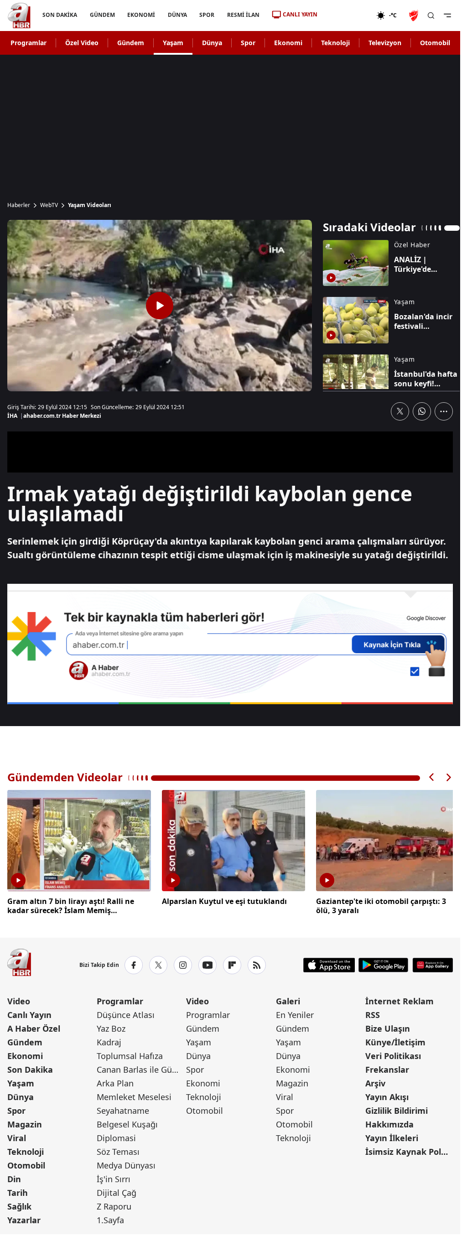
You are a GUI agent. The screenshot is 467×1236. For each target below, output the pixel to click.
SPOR (206, 15)
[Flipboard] (232, 964)
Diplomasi (116, 1136)
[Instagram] (183, 964)
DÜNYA (177, 15)
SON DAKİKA (59, 15)
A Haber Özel (33, 1027)
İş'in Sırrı (113, 1177)
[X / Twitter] (158, 964)
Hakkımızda (389, 1122)
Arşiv (375, 1081)
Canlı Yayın (29, 1013)
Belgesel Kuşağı (127, 1122)
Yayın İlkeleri (391, 1136)
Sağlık (19, 1205)
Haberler (18, 205)
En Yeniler (295, 1013)
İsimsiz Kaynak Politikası (409, 1150)
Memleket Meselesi (134, 1095)
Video (18, 999)
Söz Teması (118, 1150)
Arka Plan (115, 1081)
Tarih (17, 1191)
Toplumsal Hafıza (130, 1054)
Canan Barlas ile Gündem (140, 1068)
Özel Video (82, 42)
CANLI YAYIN (300, 14)
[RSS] (257, 964)
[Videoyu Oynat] (159, 305)
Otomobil (435, 42)
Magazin (24, 1122)
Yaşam (173, 42)
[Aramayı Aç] (430, 15)
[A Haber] (19, 15)
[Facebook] (134, 964)
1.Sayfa (110, 1218)
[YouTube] (207, 964)
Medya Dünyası (126, 1163)
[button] (431, 777)
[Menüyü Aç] (447, 15)
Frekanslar (387, 1068)
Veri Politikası (393, 1054)
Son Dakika (30, 1068)
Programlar (28, 42)
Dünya (212, 42)
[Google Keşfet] (230, 644)
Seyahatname (123, 1109)
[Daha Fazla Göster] (444, 411)
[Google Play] (383, 963)
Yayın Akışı (387, 1095)
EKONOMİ (141, 15)
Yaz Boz (111, 1027)
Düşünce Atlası (126, 1013)
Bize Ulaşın (387, 1027)
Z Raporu (114, 1205)
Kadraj (109, 1040)
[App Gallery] (432, 963)
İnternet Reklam (399, 999)
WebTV (49, 205)
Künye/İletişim (395, 1040)
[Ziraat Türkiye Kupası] (414, 15)
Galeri (288, 999)
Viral (16, 1136)
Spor (248, 42)
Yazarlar (24, 1218)
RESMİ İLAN (243, 15)
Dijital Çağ (116, 1191)
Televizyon (384, 42)
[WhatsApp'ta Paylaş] (422, 411)
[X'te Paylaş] (400, 411)
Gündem (130, 42)
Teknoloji (335, 42)
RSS (372, 1013)
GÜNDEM (102, 15)
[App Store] (329, 963)
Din (14, 1177)
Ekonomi (288, 42)
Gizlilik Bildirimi (396, 1109)
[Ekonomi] (347, 15)
